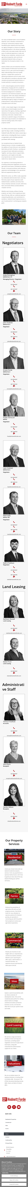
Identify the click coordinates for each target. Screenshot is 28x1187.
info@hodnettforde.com (14, 821)
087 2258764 (14, 431)
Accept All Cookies (14, 1184)
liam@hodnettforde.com (14, 487)
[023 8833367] (14, 281)
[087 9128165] (14, 381)
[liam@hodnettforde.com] (14, 484)
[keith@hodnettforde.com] (14, 576)
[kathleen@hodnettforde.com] (14, 630)
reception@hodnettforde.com (14, 778)
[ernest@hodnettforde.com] (14, 386)
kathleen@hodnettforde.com (14, 633)
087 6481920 (14, 529)
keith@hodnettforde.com (14, 579)
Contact (7, 1137)
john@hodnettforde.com (14, 341)
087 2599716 (14, 336)
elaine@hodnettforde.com (14, 676)
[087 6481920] (14, 526)
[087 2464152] (14, 479)
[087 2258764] (14, 429)
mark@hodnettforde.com (14, 534)
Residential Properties (10, 1119)
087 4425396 (14, 574)
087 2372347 (14, 289)
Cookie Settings (14, 1175)
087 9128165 (14, 384)
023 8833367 (14, 284)
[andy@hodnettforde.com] (14, 291)
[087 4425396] (14, 572)
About (6, 1134)
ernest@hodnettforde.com (14, 389)
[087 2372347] (14, 286)
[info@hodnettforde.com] (14, 818)
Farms (6, 1128)
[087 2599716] (14, 334)
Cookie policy (8, 1140)
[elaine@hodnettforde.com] (14, 673)
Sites (6, 1125)
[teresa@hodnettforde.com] (14, 733)
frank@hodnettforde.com (14, 436)
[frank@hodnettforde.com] (14, 433)
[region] (14, 1172)
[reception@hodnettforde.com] (14, 775)
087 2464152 (14, 482)
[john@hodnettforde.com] (14, 338)
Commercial (8, 1122)
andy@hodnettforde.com (14, 294)
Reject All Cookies (14, 1180)
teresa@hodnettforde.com (14, 735)
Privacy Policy (8, 1143)
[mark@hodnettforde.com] (14, 531)
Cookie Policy (5, 1172)
